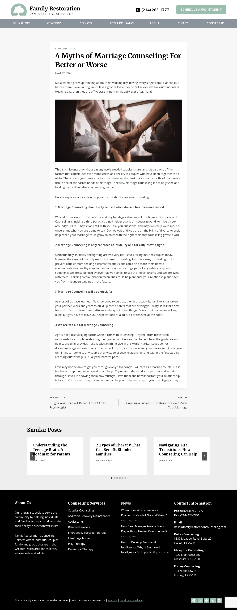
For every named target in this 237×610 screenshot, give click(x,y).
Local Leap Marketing (132, 600)
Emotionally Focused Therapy (87, 533)
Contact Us (216, 23)
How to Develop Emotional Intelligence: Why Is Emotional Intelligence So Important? (140, 547)
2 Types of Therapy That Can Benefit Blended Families (118, 449)
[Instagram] (213, 600)
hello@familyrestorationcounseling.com (200, 527)
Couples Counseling (81, 510)
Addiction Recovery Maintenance (89, 516)
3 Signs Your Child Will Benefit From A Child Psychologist (77, 402)
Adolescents (76, 521)
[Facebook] (194, 600)
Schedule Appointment (201, 9)
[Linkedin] (219, 600)
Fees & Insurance (122, 23)
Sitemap (112, 600)
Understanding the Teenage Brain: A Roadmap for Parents (52, 449)
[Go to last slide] (32, 456)
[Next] (204, 456)
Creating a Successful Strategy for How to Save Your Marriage (156, 402)
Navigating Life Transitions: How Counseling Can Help (178, 449)
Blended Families (79, 527)
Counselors (21, 23)
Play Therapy (76, 544)
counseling (116, 178)
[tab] (111, 478)
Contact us (75, 380)
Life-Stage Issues (79, 538)
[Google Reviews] (206, 600)
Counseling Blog (65, 48)
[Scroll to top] (228, 596)
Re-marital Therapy (80, 549)
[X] (200, 600)
